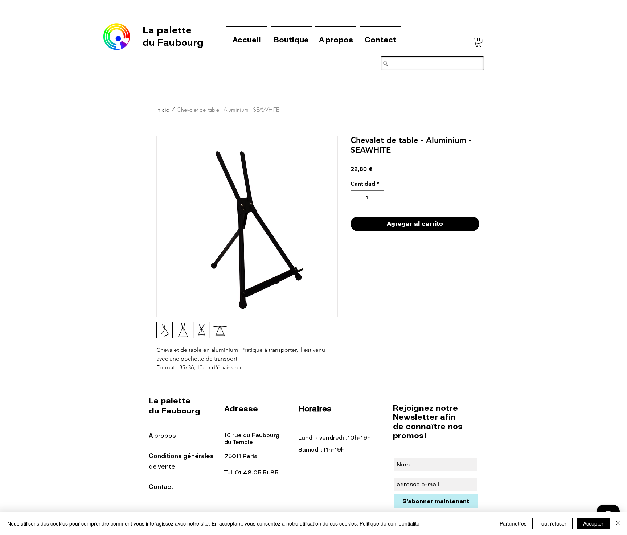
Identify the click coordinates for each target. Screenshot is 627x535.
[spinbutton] (367, 198)
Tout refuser (552, 523)
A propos (162, 435)
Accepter (593, 523)
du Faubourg (173, 42)
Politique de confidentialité (389, 523)
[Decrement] (357, 198)
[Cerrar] (618, 523)
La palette (168, 30)
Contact (161, 486)
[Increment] (378, 198)
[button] (478, 42)
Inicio (162, 110)
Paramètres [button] (513, 523)
